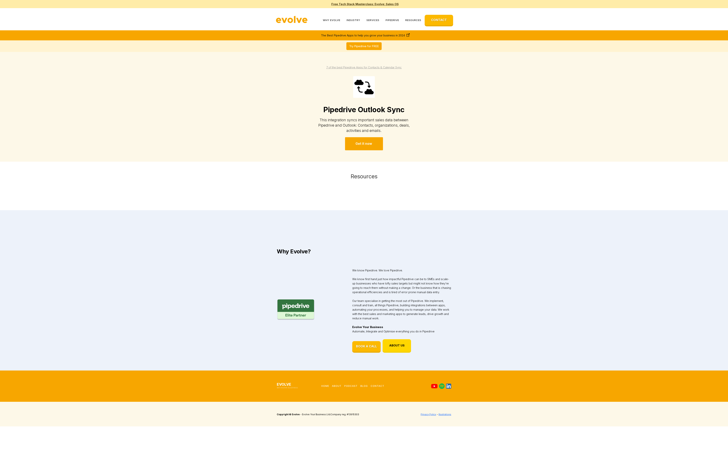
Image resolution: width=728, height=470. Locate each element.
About (336, 385)
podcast (351, 385)
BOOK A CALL (366, 346)
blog (364, 385)
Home (325, 385)
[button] (331, 20)
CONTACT (439, 20)
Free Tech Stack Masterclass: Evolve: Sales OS (365, 4)
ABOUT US (397, 345)
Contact (377, 385)
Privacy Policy (428, 414)
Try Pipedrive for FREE (364, 46)
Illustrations (445, 414)
